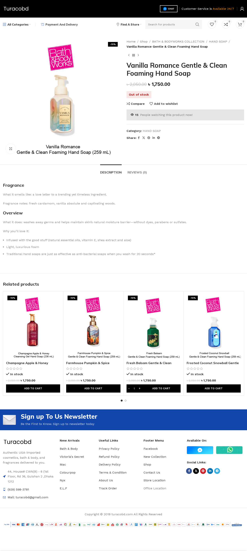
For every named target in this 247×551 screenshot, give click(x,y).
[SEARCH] (197, 24)
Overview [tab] (13, 213)
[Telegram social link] (158, 137)
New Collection (155, 457)
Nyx (62, 480)
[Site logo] (16, 8)
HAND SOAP (218, 41)
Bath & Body (69, 449)
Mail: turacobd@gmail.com (28, 497)
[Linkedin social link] (153, 137)
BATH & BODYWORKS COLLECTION (178, 41)
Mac (63, 464)
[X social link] (143, 137)
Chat (171, 8)
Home (131, 41)
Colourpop (68, 472)
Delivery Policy (109, 464)
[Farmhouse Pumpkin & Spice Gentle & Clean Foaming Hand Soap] (93, 326)
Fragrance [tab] (13, 185)
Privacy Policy (109, 449)
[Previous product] (129, 55)
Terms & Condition (113, 472)
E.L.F (63, 488)
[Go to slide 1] (122, 401)
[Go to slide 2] (126, 401)
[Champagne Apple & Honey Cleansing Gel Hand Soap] (33, 326)
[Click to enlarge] (11, 149)
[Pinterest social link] (148, 137)
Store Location (154, 480)
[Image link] (17, 442)
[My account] (242, 9)
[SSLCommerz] (123, 524)
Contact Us (152, 472)
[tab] (111, 170)
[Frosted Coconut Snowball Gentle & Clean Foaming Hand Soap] (214, 326)
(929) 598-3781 (18, 489)
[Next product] (138, 55)
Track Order (108, 488)
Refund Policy (109, 457)
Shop (144, 41)
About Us (106, 480)
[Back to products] (133, 55)
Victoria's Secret (72, 457)
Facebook (151, 449)
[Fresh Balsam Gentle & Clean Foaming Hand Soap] (154, 326)
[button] (33, 388)
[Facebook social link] (138, 137)
